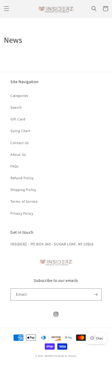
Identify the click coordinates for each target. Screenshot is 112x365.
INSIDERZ (49, 355)
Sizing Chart (20, 130)
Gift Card (17, 119)
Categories (19, 95)
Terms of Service (24, 201)
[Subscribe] (95, 294)
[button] (6, 8)
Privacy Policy (21, 213)
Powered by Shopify (65, 355)
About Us (18, 154)
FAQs (14, 166)
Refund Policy (22, 178)
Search (16, 107)
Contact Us (19, 142)
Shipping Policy (23, 189)
